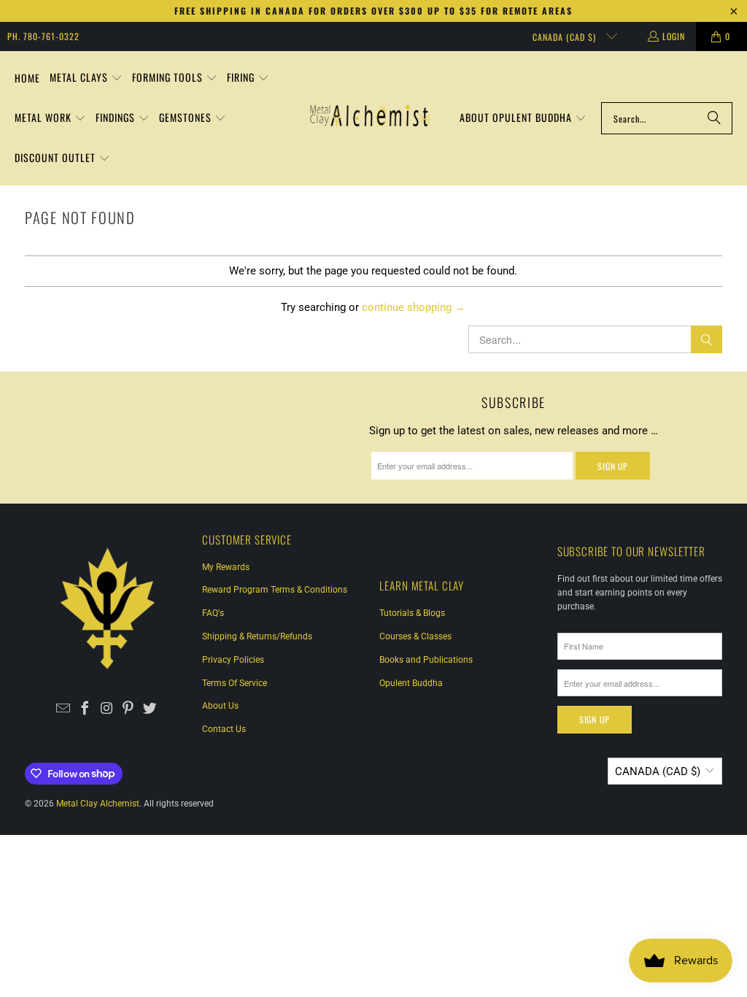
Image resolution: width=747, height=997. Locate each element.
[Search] (714, 118)
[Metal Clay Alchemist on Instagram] (107, 709)
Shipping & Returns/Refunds (257, 636)
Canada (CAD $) (566, 37)
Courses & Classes (415, 636)
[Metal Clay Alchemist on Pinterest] (129, 709)
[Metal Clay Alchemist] (370, 118)
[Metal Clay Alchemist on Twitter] (151, 709)
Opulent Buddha (411, 683)
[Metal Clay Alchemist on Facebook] (85, 709)
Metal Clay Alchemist (97, 803)
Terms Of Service (234, 683)
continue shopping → (413, 307)
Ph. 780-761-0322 (43, 36)
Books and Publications (426, 660)
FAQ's (213, 613)
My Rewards (225, 567)
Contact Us (224, 729)
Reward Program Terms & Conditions (274, 590)
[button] (86, 78)
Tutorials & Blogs (412, 613)
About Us (220, 706)
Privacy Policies (233, 660)
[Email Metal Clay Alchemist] (63, 709)
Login (673, 36)
